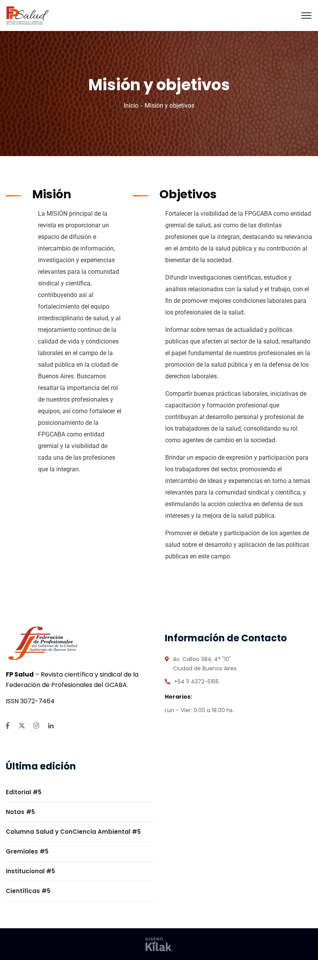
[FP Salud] (27, 15)
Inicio (131, 105)
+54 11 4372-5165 (196, 681)
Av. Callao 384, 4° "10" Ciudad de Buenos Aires (205, 663)
